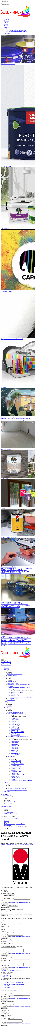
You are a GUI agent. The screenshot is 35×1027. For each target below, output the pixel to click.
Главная (6, 19)
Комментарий (5, 952)
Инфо (5, 28)
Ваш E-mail (4, 934)
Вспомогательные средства (8, 537)
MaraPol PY (14, 751)
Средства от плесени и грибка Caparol (12, 339)
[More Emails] (11, 806)
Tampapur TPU (15, 727)
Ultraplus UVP (8, 639)
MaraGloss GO (5, 604)
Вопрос (3, 929)
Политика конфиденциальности (16, 30)
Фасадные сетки (15, 695)
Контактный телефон (7, 933)
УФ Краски (4, 636)
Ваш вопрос (4, 1022)
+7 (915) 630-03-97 (6, 663)
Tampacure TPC (12, 568)
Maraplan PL (19, 604)
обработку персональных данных (20, 902)
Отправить (4, 904)
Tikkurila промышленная (8, 64)
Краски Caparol (5, 228)
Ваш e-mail (4, 945)
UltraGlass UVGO (17, 639)
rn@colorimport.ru (9, 812)
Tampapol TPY (17, 570)
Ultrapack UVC (9, 641)
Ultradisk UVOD (15, 777)
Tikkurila (6, 21)
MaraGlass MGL (7, 607)
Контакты (7, 33)
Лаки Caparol (4, 478)
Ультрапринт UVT (16, 773)
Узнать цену (11, 893)
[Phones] (1, 659)
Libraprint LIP (15, 745)
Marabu (6, 25)
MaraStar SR (12, 604)
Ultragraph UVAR (18, 641)
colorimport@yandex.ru (10, 813)
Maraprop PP (15, 571)
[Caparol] (9, 677)
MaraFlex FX (14, 605)
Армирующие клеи (18, 418)
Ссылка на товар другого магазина (11, 946)
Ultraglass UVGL (9, 644)
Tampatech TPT (17, 573)
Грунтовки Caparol (6, 449)
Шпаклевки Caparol (6, 291)
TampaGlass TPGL (16, 722)
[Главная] (15, 657)
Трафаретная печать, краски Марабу (11, 602)
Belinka (6, 24)
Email (2, 900)
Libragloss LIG (7, 605)
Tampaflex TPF (21, 568)
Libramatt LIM (16, 607)
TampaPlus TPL (8, 570)
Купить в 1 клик (5, 907)
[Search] (3, 659)
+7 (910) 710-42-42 (6, 662)
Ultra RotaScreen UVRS (17, 764)
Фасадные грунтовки (7, 418)
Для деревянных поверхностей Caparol (12, 416)
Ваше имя (4, 897)
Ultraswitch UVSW (16, 638)
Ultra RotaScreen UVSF (10, 642)
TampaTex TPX (8, 573)
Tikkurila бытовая (6, 166)
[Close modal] (13, 895)
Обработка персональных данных (17, 31)
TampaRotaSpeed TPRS (17, 732)
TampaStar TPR (7, 571)
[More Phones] (12, 796)
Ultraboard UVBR (6, 638)
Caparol (6, 22)
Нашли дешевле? (12, 905)
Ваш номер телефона (7, 898)
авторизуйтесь (12, 914)
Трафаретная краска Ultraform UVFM (21, 780)
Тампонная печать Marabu (8, 567)
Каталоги (7, 27)
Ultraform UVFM (15, 768)
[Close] (6, 1012)
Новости (6, 985)
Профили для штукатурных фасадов (14, 420)
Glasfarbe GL (4, 568)
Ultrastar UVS (20, 642)
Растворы (3, 387)
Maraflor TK (21, 605)
